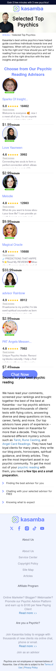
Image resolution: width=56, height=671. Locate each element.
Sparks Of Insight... (15, 99)
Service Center (28, 557)
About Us (28, 551)
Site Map (28, 570)
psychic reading (28, 467)
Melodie (7, 196)
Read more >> (28, 613)
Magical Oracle (12, 245)
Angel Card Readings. (16, 443)
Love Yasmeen (12, 148)
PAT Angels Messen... (17, 342)
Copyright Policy (28, 563)
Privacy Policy (31, 667)
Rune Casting (31, 440)
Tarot (17, 440)
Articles (6, 34)
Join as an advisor (28, 652)
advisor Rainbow (13, 293)
